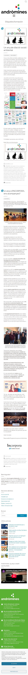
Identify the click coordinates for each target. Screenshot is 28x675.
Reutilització (14, 177)
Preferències (14, 671)
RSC (22, 177)
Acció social (6, 55)
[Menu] (14, 15)
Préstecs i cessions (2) (6, 503)
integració (17, 171)
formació (18, 170)
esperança (10, 170)
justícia (10, 173)
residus (10, 177)
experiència (14, 170)
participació (17, 174)
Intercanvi (21, 171)
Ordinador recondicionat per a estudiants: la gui (16, 525)
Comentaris (8, 182)
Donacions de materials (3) (7, 499)
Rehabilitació (6, 177)
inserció (5, 171)
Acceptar (14, 663)
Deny (14, 667)
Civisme (17, 166)
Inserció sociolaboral (10, 171)
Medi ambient (13, 55)
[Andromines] (14, 9)
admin (6, 52)
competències (21, 166)
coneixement (10, 167)
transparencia (13, 180)
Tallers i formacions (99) (6, 505)
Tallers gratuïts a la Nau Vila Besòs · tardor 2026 (18, 531)
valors (23, 180)
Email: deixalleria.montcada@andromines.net (13, 636)
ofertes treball (6, 462)
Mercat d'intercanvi (11, 174)
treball (18, 180)
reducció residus (16, 176)
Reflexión (24, 176)
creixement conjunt (16, 168)
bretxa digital (12, 166)
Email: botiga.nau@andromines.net (11, 643)
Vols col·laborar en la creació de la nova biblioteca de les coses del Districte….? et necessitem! (17, 548)
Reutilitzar (19, 177)
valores (20, 180)
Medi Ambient (20, 173)
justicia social (14, 173)
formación (22, 170)
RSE (24, 177)
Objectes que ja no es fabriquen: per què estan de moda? (17, 536)
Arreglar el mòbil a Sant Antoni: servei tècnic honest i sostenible (17, 542)
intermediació (6, 173)
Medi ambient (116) (5, 501)
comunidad (6, 167)
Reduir (21, 176)
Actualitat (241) (4, 496)
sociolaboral (8, 180)
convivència (10, 168)
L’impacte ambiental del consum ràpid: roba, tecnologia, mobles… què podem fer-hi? (17, 555)
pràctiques (16, 462)
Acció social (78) (5, 494)
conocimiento (23, 458)
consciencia (16, 167)
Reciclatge (11, 176)
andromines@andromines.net (13, 608)
